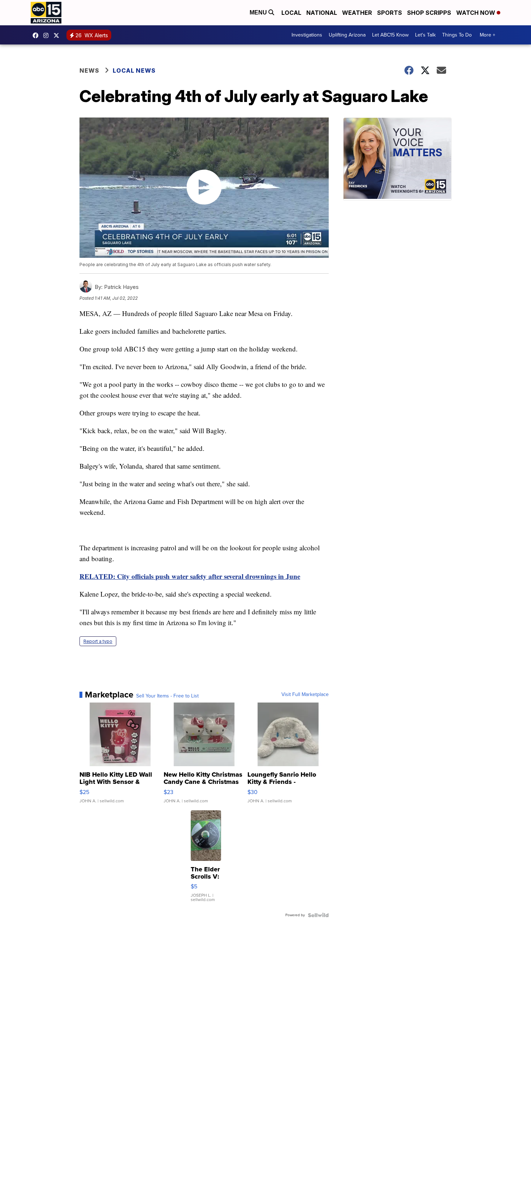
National (321, 12)
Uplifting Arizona (347, 35)
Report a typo (97, 641)
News (89, 70)
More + (487, 35)
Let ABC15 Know (390, 35)
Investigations (307, 35)
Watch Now (476, 12)
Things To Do (457, 35)
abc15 (37, 35)
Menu (259, 12)
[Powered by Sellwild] (318, 915)
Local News (134, 70)
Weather (357, 12)
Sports (389, 12)
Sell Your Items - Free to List (167, 696)
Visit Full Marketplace (305, 694)
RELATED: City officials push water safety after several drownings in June (189, 576)
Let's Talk (425, 35)
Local (291, 12)
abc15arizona (47, 35)
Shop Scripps (429, 12)
